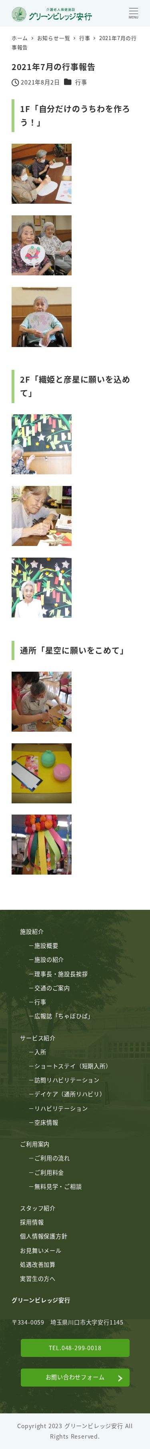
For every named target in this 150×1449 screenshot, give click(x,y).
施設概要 (46, 945)
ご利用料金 (49, 1172)
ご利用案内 (35, 1144)
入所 (40, 1052)
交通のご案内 (52, 988)
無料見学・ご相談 (58, 1186)
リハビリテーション (61, 1108)
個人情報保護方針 (43, 1236)
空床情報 (46, 1122)
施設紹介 (32, 931)
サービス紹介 (38, 1038)
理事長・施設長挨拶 (61, 974)
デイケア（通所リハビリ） (70, 1094)
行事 (81, 82)
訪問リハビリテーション (67, 1080)
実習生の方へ (38, 1278)
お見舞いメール (41, 1250)
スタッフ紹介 (38, 1208)
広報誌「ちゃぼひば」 (64, 1016)
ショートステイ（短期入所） (72, 1066)
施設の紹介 (49, 959)
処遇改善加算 (38, 1264)
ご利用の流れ (52, 1158)
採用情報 (32, 1222)
